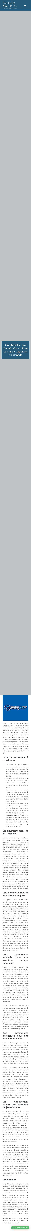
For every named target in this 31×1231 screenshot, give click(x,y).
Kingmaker (6, 725)
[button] (25, 5)
